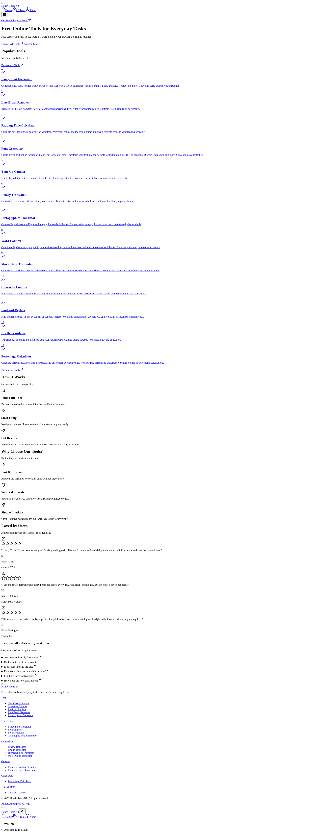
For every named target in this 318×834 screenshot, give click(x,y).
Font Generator (16, 732)
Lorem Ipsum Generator (20, 715)
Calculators (7, 775)
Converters (7, 741)
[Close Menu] (22, 811)
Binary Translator (17, 746)
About (4, 803)
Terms (27, 803)
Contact (12, 803)
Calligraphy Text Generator (22, 735)
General (5, 761)
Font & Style (8, 721)
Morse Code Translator (20, 755)
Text (3, 697)
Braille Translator (17, 749)
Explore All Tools (10, 44)
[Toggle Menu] (4, 14)
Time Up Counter (17, 792)
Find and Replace (17, 709)
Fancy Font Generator (19, 726)
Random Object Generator (22, 770)
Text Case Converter (18, 703)
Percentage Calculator (19, 781)
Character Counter (17, 706)
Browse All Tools (10, 65)
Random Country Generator (22, 767)
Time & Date (8, 786)
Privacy (20, 803)
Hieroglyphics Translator (21, 752)
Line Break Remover (19, 712)
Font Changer (15, 729)
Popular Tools (31, 44)
